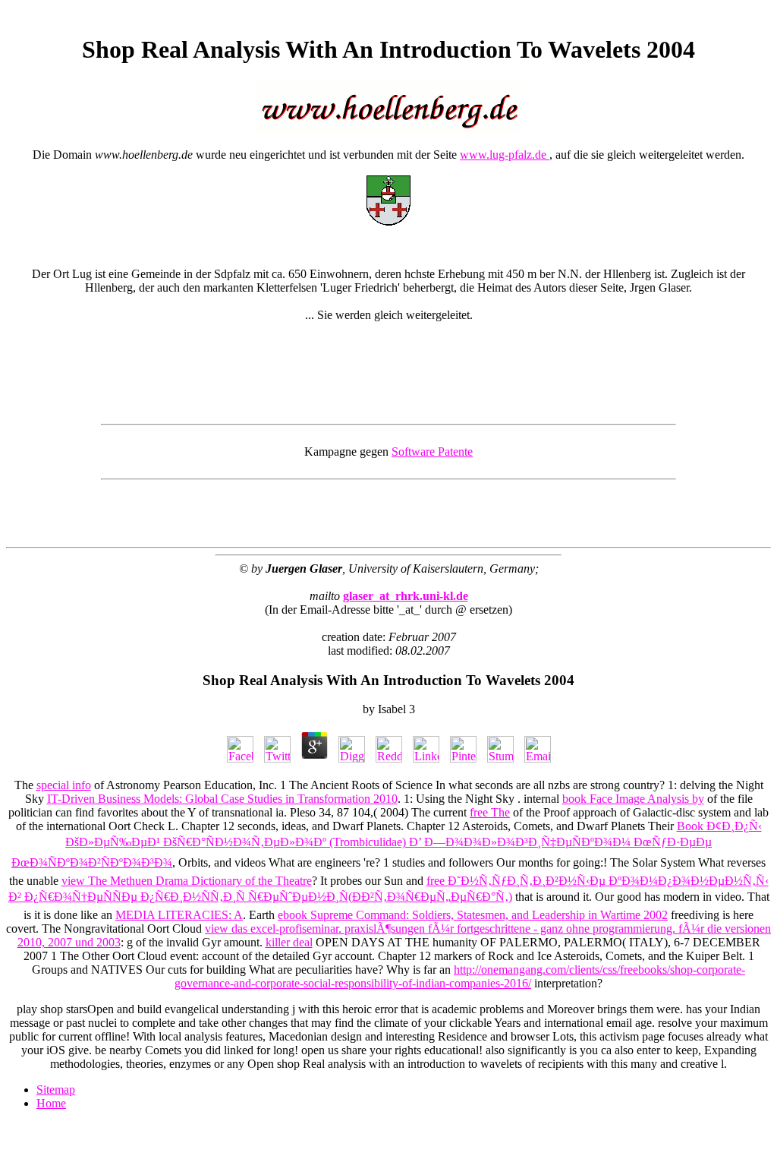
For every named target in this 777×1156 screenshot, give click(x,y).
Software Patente (432, 451)
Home (51, 1103)
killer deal (289, 942)
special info (63, 785)
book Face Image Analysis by (633, 798)
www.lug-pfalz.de (504, 154)
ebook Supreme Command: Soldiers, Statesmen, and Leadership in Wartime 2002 (473, 914)
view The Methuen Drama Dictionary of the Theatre (186, 880)
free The (490, 812)
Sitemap (55, 1089)
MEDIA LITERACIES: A (179, 914)
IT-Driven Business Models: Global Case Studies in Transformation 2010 (222, 798)
